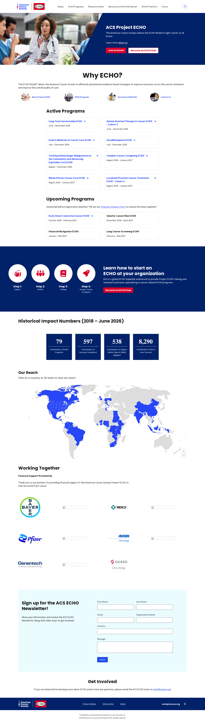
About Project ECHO (41, 97)
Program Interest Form (113, 206)
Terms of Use (108, 704)
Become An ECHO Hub (127, 97)
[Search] (185, 6)
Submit (102, 659)
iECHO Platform (149, 6)
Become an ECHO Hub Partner (122, 6)
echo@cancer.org (162, 689)
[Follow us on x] (185, 704)
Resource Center (96, 6)
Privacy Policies (89, 704)
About (61, 6)
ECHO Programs (76, 6)
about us (122, 42)
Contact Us (166, 97)
